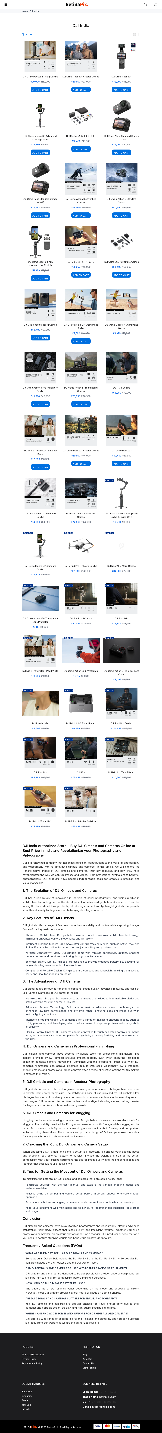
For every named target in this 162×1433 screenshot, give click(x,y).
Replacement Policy (32, 1363)
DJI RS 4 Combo (121, 387)
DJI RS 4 (81, 772)
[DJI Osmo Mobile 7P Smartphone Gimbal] (81, 305)
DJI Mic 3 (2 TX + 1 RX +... (81, 261)
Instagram (27, 1396)
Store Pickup (89, 1367)
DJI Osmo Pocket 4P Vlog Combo (40, 76)
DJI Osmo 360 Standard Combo (40, 324)
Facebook (27, 1391)
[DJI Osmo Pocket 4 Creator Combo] (81, 56)
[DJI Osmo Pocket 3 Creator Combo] (81, 430)
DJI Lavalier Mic (40, 723)
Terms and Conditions (33, 1354)
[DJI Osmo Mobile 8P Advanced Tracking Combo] (40, 116)
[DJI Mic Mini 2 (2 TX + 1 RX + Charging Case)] (81, 116)
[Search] (146, 4)
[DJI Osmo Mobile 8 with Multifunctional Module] (40, 242)
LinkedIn (26, 1409)
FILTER (29, 34)
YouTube (26, 1404)
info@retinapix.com (103, 1406)
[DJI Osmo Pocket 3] (121, 430)
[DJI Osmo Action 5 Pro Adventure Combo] (40, 367)
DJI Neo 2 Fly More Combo (121, 566)
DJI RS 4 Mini (121, 618)
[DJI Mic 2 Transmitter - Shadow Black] (40, 430)
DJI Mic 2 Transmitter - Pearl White (40, 671)
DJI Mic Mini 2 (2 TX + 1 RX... (81, 136)
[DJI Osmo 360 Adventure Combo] (121, 242)
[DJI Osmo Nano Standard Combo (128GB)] (121, 116)
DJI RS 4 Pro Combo (121, 723)
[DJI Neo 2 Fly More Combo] (122, 546)
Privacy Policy (29, 1359)
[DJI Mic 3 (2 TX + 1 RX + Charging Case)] (81, 242)
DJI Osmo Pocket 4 (122, 76)
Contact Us (88, 1363)
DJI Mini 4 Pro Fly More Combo (81, 566)
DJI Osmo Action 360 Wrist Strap (81, 671)
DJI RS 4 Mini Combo (81, 618)
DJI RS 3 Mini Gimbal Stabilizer (81, 821)
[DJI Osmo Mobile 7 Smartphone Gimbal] (121, 305)
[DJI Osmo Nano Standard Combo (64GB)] (40, 179)
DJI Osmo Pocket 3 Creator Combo (81, 450)
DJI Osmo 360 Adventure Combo (121, 261)
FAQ (85, 1354)
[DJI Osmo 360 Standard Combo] (40, 305)
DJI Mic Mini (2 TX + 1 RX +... (81, 723)
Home (25, 11)
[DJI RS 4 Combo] (121, 367)
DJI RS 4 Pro (40, 772)
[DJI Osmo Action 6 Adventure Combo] (81, 179)
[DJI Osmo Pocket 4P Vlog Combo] (40, 56)
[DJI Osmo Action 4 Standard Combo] (81, 493)
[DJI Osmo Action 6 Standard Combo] (121, 179)
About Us (87, 1359)
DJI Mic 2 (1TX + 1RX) (40, 821)
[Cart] (156, 4)
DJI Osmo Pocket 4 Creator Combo (80, 76)
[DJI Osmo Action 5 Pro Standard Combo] (81, 367)
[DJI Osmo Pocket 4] (121, 56)
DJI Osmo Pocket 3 (122, 450)
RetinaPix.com (107, 1396)
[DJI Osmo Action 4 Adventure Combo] (40, 493)
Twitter (25, 1400)
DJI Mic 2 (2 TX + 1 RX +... (121, 772)
